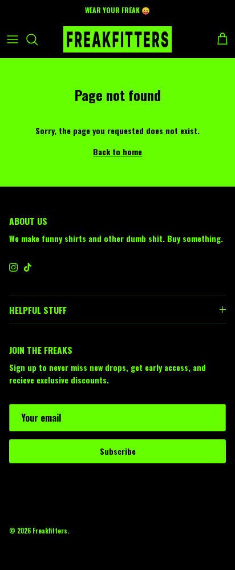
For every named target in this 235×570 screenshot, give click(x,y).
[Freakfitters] (117, 39)
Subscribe (118, 451)
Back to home (117, 151)
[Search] (37, 39)
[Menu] (12, 39)
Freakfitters (50, 530)
